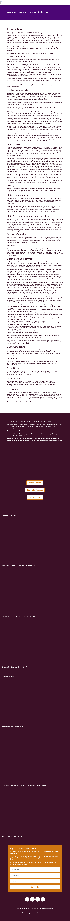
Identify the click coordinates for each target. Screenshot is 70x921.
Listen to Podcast (35, 490)
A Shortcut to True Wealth (12, 836)
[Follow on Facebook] (27, 899)
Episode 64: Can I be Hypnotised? (14, 667)
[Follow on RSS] (43, 899)
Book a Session (34, 482)
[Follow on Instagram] (37, 899)
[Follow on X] (32, 899)
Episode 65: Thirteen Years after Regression (18, 616)
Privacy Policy (25, 913)
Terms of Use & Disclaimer (40, 913)
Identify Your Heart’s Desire (12, 727)
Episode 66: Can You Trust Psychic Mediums (18, 565)
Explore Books (35, 497)
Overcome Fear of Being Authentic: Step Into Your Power (24, 786)
